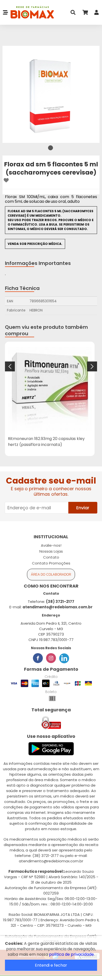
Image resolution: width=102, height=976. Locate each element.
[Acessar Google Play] (51, 749)
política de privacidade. (72, 954)
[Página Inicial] (31, 12)
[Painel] (96, 13)
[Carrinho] (84, 13)
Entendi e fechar (51, 965)
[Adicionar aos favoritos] (6, 180)
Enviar (82, 508)
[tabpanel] (51, 94)
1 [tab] (50, 147)
